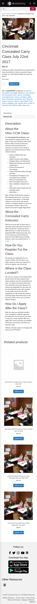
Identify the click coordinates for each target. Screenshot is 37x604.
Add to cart (14, 84)
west (10, 105)
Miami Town (28, 101)
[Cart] (34, 3)
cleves (19, 95)
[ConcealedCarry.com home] (16, 3)
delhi (29, 97)
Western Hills (17, 105)
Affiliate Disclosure (9, 598)
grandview (18, 99)
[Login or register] (30, 3)
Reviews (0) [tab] (8, 116)
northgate (10, 103)
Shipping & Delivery (27, 600)
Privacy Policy (30, 598)
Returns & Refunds (14, 600)
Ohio (8, 13)
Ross (25, 103)
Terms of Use (20, 598)
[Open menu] (3, 3)
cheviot (32, 93)
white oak (26, 105)
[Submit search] (33, 8)
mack (22, 101)
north (4, 103)
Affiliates (32, 602)
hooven (10, 101)
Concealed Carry (8, 93)
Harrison (29, 99)
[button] (32, 21)
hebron (4, 101)
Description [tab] (8, 113)
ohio (16, 103)
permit (20, 103)
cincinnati (8, 95)
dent (3, 99)
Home (4, 13)
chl (3, 95)
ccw (27, 93)
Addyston (21, 93)
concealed (26, 95)
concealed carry (7, 97)
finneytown (10, 99)
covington (23, 97)
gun (24, 99)
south (30, 103)
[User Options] (4, 584)
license (16, 101)
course (16, 97)
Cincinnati (14, 13)
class (15, 95)
